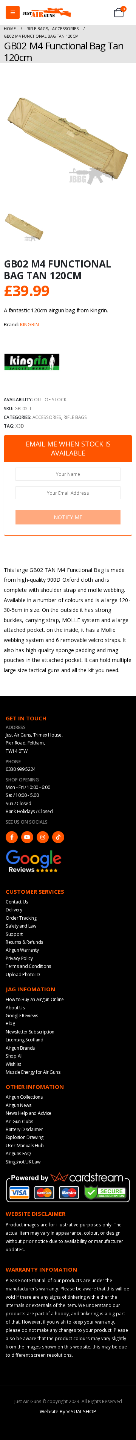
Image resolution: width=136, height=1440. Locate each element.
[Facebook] (12, 837)
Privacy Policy (19, 958)
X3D (19, 426)
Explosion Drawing (24, 1137)
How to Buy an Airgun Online (35, 999)
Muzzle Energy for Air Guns (33, 1072)
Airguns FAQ (18, 1153)
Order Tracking (21, 918)
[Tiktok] (58, 837)
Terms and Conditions (28, 966)
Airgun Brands (20, 1048)
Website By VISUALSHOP (68, 1411)
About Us (15, 1007)
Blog (10, 1023)
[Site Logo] (46, 12)
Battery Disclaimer (24, 1129)
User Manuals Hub (24, 1145)
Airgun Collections (24, 1097)
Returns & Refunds (24, 942)
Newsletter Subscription (30, 1032)
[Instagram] (43, 837)
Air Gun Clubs (19, 1121)
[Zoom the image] (34, 852)
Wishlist (13, 1064)
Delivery (14, 909)
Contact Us (17, 902)
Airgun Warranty (22, 950)
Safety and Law (21, 926)
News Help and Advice (28, 1113)
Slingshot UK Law (23, 1162)
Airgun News (18, 1105)
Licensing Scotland (24, 1039)
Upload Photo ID (23, 974)
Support (14, 934)
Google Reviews (22, 1015)
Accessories (46, 417)
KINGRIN (29, 324)
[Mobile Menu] (13, 12)
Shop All (14, 1056)
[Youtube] (27, 837)
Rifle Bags (75, 417)
